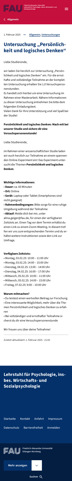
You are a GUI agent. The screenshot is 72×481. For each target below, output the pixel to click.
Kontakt (25, 419)
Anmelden (53, 428)
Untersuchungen (51, 35)
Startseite (10, 419)
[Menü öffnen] (66, 9)
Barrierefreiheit (33, 428)
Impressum (55, 419)
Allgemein (34, 35)
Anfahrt (39, 419)
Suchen (34, 477)
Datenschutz (11, 428)
